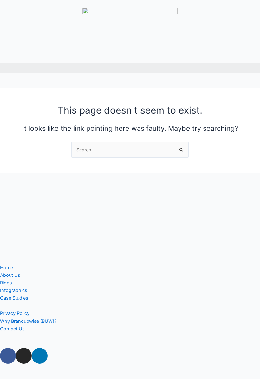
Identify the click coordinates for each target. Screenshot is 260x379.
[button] (130, 68)
